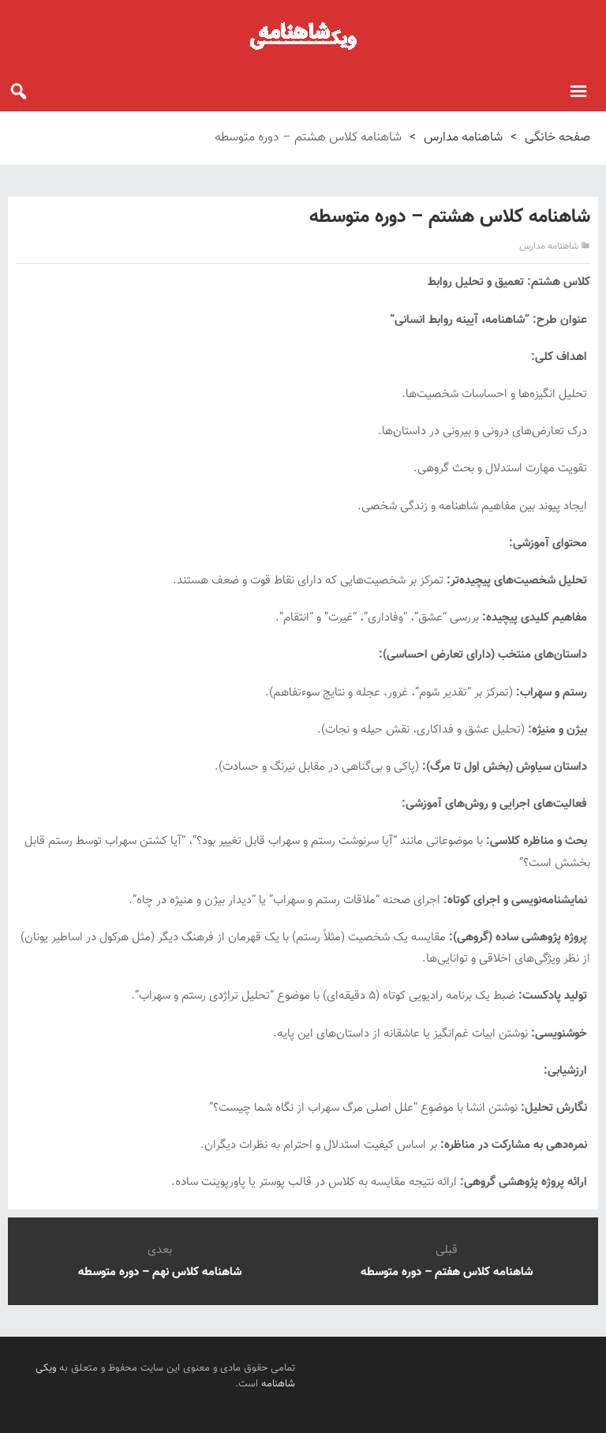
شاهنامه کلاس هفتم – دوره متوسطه (447, 1272)
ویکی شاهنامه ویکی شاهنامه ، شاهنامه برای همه (303, 35)
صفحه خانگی (557, 138)
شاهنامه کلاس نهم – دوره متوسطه (159, 1272)
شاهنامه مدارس (463, 138)
